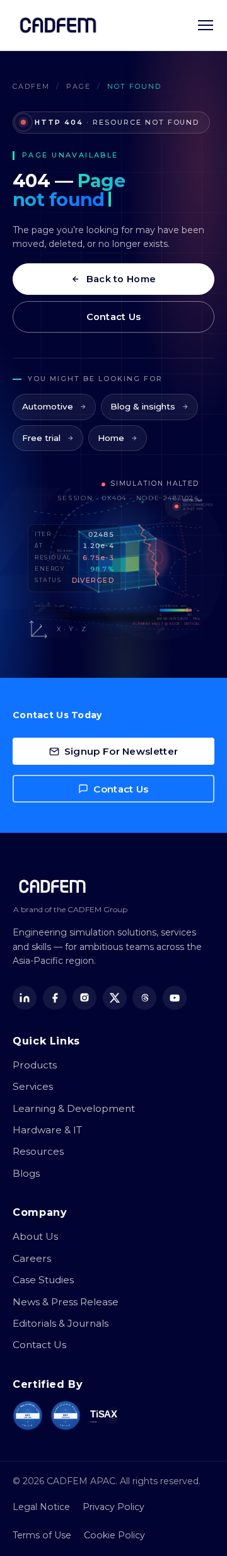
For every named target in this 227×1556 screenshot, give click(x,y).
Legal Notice (41, 1507)
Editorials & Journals (60, 1323)
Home (111, 438)
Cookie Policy (114, 1535)
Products (35, 1065)
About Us (35, 1236)
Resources (38, 1151)
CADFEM (31, 86)
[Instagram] (84, 998)
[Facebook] (55, 998)
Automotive (47, 406)
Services (33, 1086)
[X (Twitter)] (115, 998)
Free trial (41, 438)
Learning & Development (74, 1108)
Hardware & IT (47, 1130)
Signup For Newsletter (121, 751)
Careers (32, 1258)
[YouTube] (175, 998)
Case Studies (43, 1280)
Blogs (26, 1173)
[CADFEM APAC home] (58, 25)
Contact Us (113, 317)
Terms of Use (42, 1535)
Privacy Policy (113, 1507)
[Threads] (144, 998)
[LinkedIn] (25, 998)
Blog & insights (142, 406)
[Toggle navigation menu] (205, 25)
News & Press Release (66, 1302)
